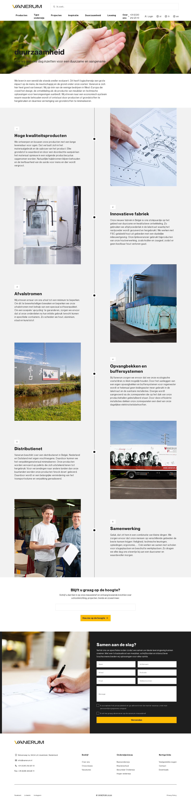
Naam (101, 664)
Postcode (143, 672)
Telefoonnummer (146, 681)
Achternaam (144, 664)
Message (102, 694)
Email (101, 681)
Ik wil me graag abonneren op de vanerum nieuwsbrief (123, 713)
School (101, 672)
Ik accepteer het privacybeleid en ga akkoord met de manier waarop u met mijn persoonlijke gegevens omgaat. (133, 706)
